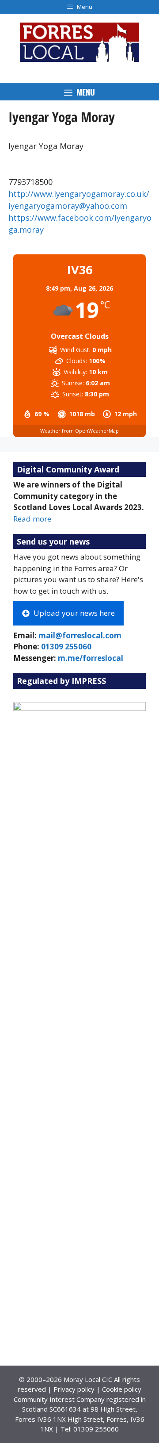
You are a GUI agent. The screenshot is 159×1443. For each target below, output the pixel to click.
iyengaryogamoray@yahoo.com (67, 205)
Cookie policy (121, 1389)
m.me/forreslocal (90, 658)
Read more (32, 519)
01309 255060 (66, 646)
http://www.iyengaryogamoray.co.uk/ (78, 193)
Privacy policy (74, 1389)
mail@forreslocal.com (79, 635)
